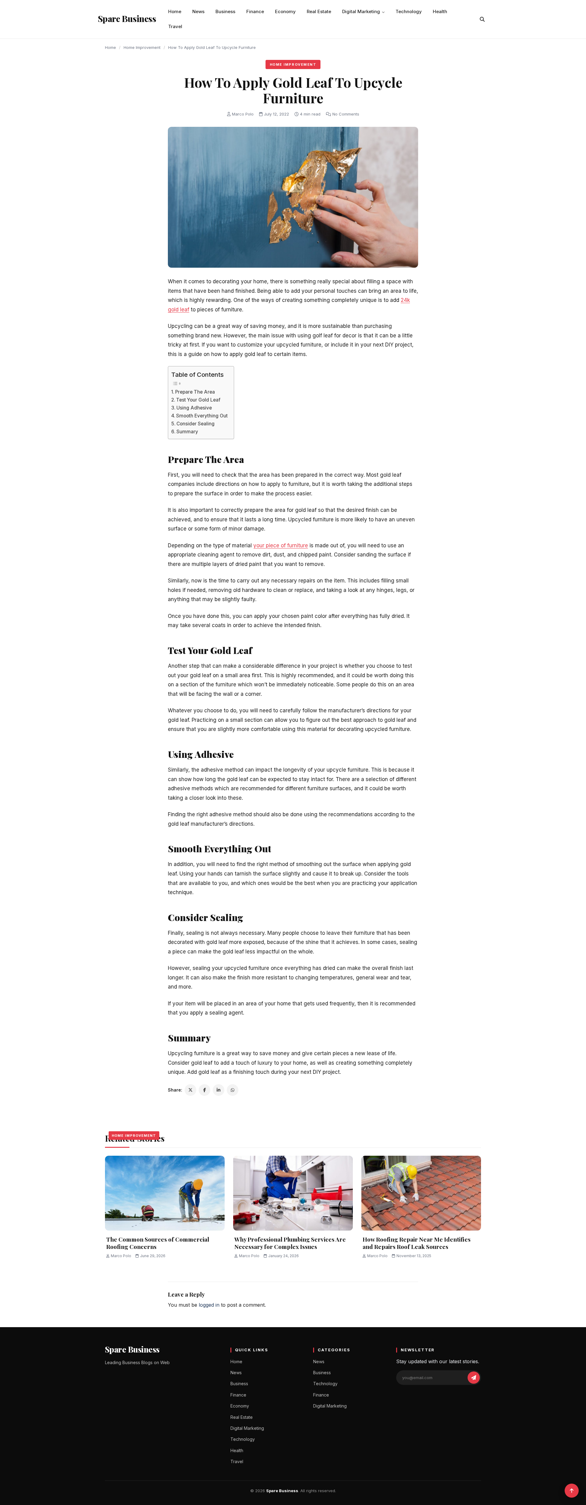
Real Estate (319, 11)
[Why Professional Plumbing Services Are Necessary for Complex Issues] (293, 1193)
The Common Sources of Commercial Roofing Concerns (157, 1243)
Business (225, 11)
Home (174, 11)
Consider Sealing (195, 424)
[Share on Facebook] (204, 1090)
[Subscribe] (474, 1377)
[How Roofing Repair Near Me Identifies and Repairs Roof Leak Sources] (421, 1193)
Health (440, 11)
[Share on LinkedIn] (218, 1090)
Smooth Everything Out (202, 416)
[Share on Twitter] (190, 1090)
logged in (209, 1305)
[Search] (482, 19)
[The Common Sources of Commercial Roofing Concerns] (165, 1193)
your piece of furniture (280, 545)
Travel (175, 26)
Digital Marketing (361, 11)
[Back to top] (572, 1491)
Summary (187, 432)
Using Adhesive (194, 408)
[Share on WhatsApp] (232, 1090)
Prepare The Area (195, 392)
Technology (409, 11)
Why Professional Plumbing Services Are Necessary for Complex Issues (290, 1243)
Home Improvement (142, 47)
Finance (255, 11)
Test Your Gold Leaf (198, 400)
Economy (285, 11)
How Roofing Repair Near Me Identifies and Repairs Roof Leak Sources (417, 1243)
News (198, 11)
